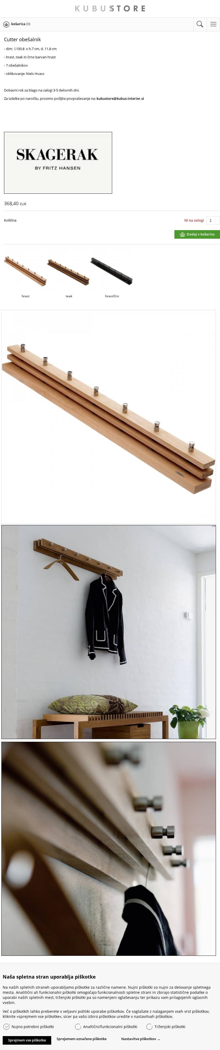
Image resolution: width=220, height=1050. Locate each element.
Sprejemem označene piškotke (82, 1038)
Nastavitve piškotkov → (140, 1038)
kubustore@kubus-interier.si (120, 98)
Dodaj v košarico (201, 234)
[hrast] (108, 417)
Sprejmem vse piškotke (27, 1040)
